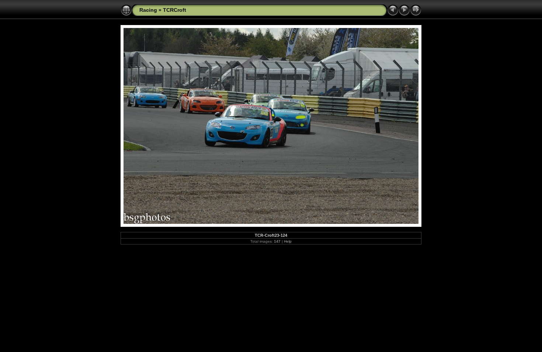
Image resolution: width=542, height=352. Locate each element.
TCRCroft (174, 10)
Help (288, 241)
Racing (148, 10)
